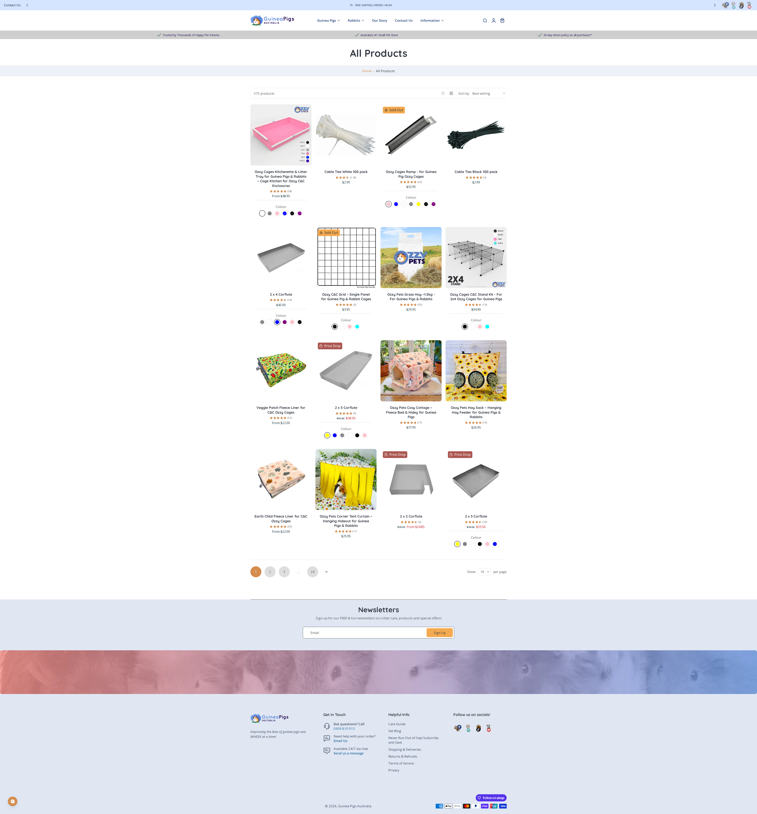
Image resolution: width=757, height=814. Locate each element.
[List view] (443, 93)
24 (313, 571)
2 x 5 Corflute (346, 407)
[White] (262, 213)
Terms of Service (401, 763)
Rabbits (354, 20)
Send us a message (349, 753)
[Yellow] (418, 204)
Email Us (340, 741)
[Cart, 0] (502, 20)
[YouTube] (749, 5)
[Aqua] (357, 326)
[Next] (326, 572)
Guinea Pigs (326, 20)
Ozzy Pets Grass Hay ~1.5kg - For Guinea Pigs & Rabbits (411, 296)
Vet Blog (394, 731)
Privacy (393, 770)
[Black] (292, 213)
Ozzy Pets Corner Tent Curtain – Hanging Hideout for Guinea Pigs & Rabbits (346, 521)
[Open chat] (12, 801)
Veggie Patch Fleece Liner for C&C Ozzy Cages (280, 409)
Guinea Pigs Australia (354, 806)
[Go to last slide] (27, 5)
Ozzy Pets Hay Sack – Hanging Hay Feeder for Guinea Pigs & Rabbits (476, 412)
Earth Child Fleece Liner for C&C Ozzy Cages (281, 518)
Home (367, 71)
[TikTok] (741, 5)
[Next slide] (714, 5)
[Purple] (299, 213)
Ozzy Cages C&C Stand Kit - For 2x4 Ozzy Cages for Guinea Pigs (476, 296)
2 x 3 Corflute (476, 516)
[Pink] (277, 213)
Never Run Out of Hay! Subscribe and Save (413, 740)
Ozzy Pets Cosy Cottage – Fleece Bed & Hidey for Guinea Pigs (411, 412)
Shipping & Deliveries (404, 749)
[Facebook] (725, 5)
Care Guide (397, 724)
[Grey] (269, 213)
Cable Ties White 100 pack (346, 171)
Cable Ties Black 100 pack (476, 171)
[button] (350, 714)
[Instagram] (733, 5)
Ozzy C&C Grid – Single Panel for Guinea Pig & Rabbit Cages (346, 296)
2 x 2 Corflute (411, 516)
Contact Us (12, 5)
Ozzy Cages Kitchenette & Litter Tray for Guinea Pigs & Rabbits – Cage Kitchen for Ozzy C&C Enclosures (281, 178)
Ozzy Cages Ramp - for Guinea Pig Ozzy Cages (411, 174)
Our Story (379, 20)
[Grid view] (451, 93)
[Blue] (284, 213)
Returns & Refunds (402, 756)
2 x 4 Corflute (281, 294)
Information (430, 20)
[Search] (485, 20)
